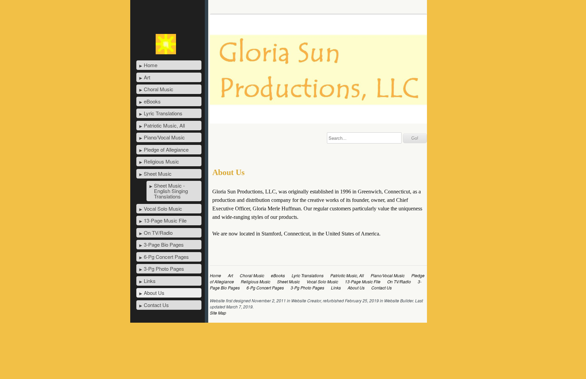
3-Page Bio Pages (164, 244)
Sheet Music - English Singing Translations (171, 191)
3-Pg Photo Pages (164, 268)
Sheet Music (158, 173)
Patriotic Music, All (164, 125)
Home (150, 65)
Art (147, 77)
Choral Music (158, 89)
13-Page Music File (165, 220)
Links (150, 280)
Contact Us (156, 304)
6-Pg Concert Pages (166, 256)
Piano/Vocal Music (164, 137)
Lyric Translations (163, 113)
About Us (154, 292)
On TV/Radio (158, 232)
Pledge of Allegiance (166, 149)
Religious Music (161, 161)
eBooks (152, 101)
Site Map (218, 313)
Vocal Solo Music (163, 208)
